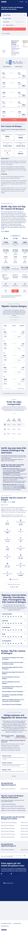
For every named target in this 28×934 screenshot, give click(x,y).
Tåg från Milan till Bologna (7, 849)
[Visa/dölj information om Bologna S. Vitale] (25, 770)
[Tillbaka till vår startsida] (3, 2)
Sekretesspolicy (5, 926)
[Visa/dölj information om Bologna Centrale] (25, 757)
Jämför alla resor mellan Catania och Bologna (13, 806)
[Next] (24, 62)
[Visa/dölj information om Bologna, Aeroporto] (25, 764)
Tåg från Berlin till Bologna (7, 825)
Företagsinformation (6, 923)
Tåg (6, 855)
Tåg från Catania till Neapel (7, 831)
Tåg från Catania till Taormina (8, 788)
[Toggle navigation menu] (26, 2)
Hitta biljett (7, 138)
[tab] (7, 66)
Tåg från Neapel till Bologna (8, 828)
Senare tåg (20, 388)
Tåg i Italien (11, 855)
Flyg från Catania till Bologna (9, 804)
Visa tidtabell (7, 154)
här (24, 393)
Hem (2, 855)
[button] (8, 21)
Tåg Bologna (19, 855)
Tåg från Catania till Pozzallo (8, 834)
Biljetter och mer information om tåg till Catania (13, 808)
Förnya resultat (13, 319)
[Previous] (5, 420)
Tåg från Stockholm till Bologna (8, 822)
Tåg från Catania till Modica (7, 837)
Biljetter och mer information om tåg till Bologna (14, 810)
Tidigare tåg (8, 388)
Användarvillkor (17, 923)
